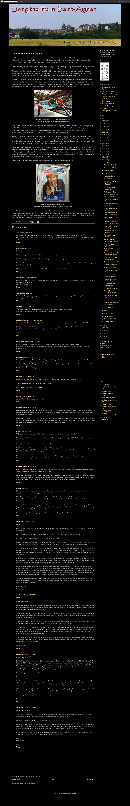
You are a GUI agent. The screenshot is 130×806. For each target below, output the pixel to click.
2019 (104, 137)
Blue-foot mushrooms (110, 267)
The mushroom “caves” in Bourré (110, 291)
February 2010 (109, 319)
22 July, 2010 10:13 (30, 707)
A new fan (107, 300)
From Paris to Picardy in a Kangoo (110, 227)
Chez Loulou (106, 101)
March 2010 (108, 316)
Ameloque (19, 521)
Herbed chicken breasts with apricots (111, 240)
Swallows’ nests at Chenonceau (109, 284)
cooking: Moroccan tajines (110, 387)
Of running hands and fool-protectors (110, 258)
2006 (104, 333)
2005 (104, 336)
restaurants (105, 417)
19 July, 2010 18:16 (28, 357)
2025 (104, 121)
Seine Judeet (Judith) (23, 320)
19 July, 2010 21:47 (28, 396)
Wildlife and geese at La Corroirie (110, 188)
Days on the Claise (108, 91)
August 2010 (108, 176)
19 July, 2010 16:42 (28, 306)
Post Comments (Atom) (27, 783)
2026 (104, 118)
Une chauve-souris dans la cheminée (110, 275)
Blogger (73, 793)
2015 (104, 149)
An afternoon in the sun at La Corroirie (111, 195)
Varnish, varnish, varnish (109, 249)
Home (53, 779)
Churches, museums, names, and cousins (111, 222)
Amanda (19, 306)
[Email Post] (38, 222)
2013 (104, 154)
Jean (17, 232)
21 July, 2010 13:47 (25, 488)
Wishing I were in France (109, 111)
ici (110, 347)
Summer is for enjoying (111, 265)
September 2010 (109, 173)
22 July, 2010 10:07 (30, 521)
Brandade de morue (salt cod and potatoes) (110, 182)
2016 (104, 146)
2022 (104, 129)
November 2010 (109, 168)
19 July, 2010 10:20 (25, 248)
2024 (104, 124)
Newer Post (16, 779)
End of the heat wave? (111, 262)
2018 (104, 140)
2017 (104, 143)
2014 (104, 151)
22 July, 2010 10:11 (29, 595)
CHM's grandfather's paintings (110, 209)
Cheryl (18, 293)
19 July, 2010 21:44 (28, 376)
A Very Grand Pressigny (109, 94)
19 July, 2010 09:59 (26, 232)
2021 (104, 132)
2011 (104, 160)
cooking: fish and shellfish (110, 400)
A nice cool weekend (110, 288)
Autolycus (105, 98)
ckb (105, 357)
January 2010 (108, 321)
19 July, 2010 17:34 (34, 341)
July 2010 (107, 179)
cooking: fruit (106, 404)
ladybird (19, 357)
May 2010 (107, 310)
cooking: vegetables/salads (107, 414)
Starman (19, 376)
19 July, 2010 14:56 (31, 277)
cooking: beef (106, 391)
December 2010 (109, 165)
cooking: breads (107, 393)
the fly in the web (22, 341)
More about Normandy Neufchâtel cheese (111, 213)
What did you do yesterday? (109, 245)
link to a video (23, 160)
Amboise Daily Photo (108, 96)
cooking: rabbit (106, 411)
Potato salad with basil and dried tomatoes (111, 253)
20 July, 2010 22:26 (36, 466)
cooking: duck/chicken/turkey (108, 396)
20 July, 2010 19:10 (36, 407)
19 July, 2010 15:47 (27, 293)
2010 (104, 162)
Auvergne (105, 384)
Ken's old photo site (108, 103)
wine (103, 419)
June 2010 (107, 308)
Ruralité (104, 108)
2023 (104, 126)
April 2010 (107, 313)
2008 (104, 328)
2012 (104, 157)
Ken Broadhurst (21, 407)
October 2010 (108, 170)
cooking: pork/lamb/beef (109, 406)
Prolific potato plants (110, 192)
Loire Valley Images (108, 106)
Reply (18, 242)
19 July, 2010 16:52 (37, 320)
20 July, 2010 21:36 (25, 431)
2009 (104, 325)
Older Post (90, 779)
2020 (104, 135)
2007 (104, 331)
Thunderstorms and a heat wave (110, 271)
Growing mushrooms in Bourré (110, 280)
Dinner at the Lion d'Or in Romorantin (111, 303)
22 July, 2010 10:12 (30, 654)
